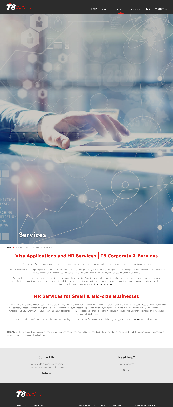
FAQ (148, 9)
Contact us (138, 319)
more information (105, 284)
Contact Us (161, 9)
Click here (127, 370)
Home (94, 9)
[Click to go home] (21, 7)
